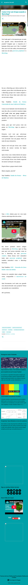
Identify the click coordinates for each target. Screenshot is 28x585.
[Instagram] (11, 491)
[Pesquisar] (26, 2)
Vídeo (3, 332)
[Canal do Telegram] (14, 494)
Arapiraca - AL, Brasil (10, 334)
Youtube (9, 332)
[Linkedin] (11, 494)
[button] (2, 19)
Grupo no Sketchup (17, 327)
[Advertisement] (14, 71)
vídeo (7, 214)
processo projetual (18, 51)
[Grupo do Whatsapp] (17, 494)
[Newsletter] (19, 494)
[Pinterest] (17, 491)
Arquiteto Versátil (9, 2)
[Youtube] (14, 491)
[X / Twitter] (8, 494)
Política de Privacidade (15, 576)
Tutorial (10, 329)
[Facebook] (8, 491)
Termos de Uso (4, 576)
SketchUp (4, 329)
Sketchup (4, 53)
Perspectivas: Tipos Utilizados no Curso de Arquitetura (14, 421)
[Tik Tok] (19, 491)
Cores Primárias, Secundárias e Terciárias (11, 396)
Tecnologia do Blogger (15, 580)
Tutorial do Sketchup (19, 329)
